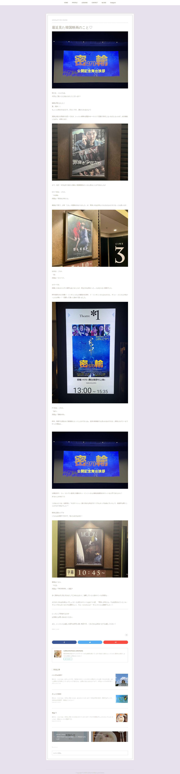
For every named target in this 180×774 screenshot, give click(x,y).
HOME (66, 2)
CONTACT (95, 2)
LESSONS (85, 2)
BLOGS (104, 2)
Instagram (113, 2)
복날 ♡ (54, 713)
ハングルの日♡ (57, 675)
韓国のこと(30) (55, 629)
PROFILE (74, 2)
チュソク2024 (56, 694)
